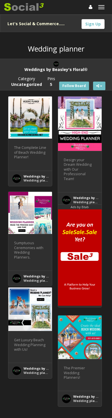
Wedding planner (38, 180)
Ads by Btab (80, 207)
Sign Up (93, 24)
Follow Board (74, 85)
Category (26, 81)
